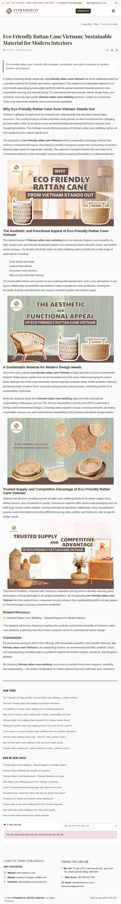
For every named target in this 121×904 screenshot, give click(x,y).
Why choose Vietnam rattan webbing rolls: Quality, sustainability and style (37, 714)
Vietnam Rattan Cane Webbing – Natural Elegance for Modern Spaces (46, 618)
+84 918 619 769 (86, 877)
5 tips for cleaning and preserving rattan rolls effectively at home (32, 787)
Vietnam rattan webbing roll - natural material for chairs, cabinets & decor (36, 748)
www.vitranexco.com (26, 873)
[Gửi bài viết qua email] (107, 50)
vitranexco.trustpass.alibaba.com (31, 877)
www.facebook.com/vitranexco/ (32, 882)
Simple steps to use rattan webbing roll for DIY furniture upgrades (33, 804)
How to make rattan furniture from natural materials (26, 815)
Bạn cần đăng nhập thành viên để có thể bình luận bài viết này (34, 834)
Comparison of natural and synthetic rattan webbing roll (28, 798)
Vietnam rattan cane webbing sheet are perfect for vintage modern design (36, 720)
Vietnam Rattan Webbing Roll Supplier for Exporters (26, 770)
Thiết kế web (96, 898)
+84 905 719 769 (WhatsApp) (70, 3)
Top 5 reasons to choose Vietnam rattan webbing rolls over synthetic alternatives (40, 731)
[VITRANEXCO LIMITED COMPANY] (22, 11)
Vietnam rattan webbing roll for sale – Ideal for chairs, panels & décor (34, 737)
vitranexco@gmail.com (72, 886)
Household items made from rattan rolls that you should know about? (34, 793)
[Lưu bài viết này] (117, 50)
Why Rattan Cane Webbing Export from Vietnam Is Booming (30, 782)
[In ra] (112, 50)
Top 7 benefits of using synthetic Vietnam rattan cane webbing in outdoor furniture (40, 697)
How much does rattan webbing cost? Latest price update (29, 810)
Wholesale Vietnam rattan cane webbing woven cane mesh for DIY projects (37, 726)
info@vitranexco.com (98, 3)
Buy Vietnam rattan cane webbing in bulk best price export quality (33, 742)
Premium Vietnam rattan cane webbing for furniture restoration (31, 703)
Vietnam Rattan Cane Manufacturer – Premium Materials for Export (33, 776)
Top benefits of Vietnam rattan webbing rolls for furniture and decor (33, 709)
